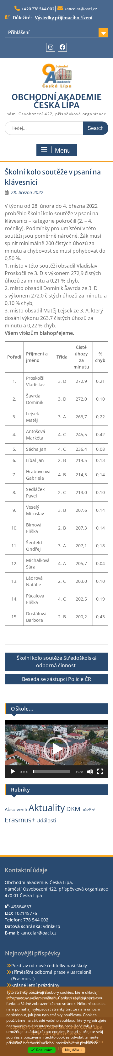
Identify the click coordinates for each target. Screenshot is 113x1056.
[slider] (51, 771)
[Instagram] (50, 47)
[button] (56, 749)
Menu (63, 150)
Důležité (88, 810)
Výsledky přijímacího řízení (63, 18)
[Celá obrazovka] (100, 771)
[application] (56, 749)
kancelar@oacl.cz (80, 9)
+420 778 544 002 (37, 9)
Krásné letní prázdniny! (36, 985)
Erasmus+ (20, 819)
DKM (73, 809)
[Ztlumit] (90, 771)
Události (46, 820)
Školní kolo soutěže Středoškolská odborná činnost (57, 661)
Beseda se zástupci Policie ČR (56, 679)
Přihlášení (19, 32)
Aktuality (47, 808)
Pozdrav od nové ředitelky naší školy (49, 965)
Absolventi (16, 809)
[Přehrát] (13, 771)
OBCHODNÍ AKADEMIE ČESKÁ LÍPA (57, 101)
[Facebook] (62, 47)
